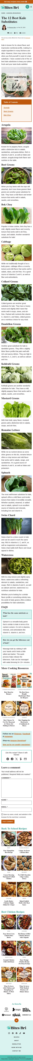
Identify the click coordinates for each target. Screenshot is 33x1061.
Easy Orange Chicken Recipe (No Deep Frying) (24, 962)
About (16, 1040)
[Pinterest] (13, 1033)
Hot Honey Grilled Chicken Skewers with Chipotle (24, 935)
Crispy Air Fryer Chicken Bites (24, 851)
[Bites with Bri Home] (10, 7)
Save (10, 33)
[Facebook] (16, 1033)
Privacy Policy (4, 1058)
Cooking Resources (13, 13)
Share (23, 33)
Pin (17, 33)
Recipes (16, 1037)
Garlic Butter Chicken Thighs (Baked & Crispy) (9, 903)
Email (4, 807)
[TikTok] (20, 1033)
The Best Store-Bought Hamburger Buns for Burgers (24, 695)
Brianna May (12, 27)
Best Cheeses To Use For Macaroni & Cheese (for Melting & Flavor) (9, 723)
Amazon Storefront (17, 740)
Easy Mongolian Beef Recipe (8, 851)
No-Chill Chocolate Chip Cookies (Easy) (24, 877)
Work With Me (16, 1047)
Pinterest (17, 734)
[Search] (27, 7)
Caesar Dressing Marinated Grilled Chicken (9, 877)
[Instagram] (9, 1033)
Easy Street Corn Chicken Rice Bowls (8, 935)
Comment (6, 778)
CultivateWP (28, 1058)
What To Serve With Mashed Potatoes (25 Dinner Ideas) (24, 989)
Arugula (6, 108)
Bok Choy (7, 115)
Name (4, 800)
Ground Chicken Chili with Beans (8, 961)
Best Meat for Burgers (8, 693)
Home (3, 13)
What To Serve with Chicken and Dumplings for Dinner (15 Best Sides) (9, 990)
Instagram (8, 736)
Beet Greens (8, 111)
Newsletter (16, 1044)
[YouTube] (24, 1033)
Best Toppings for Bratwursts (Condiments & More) (24, 723)
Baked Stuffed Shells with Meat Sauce (24, 903)
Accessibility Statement (14, 1058)
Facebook (26, 734)
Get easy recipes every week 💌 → (16, 2)
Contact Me (16, 1051)
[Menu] (31, 7)
